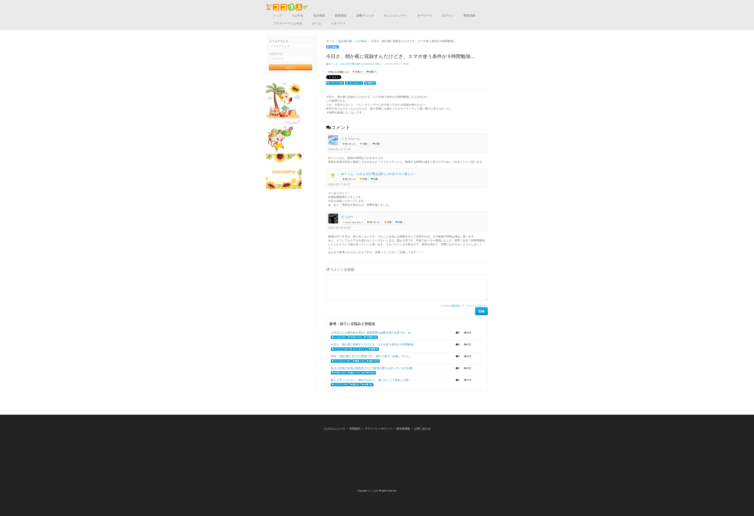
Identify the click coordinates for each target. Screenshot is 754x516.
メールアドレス (278, 41)
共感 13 (358, 72)
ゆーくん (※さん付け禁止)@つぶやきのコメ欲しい (356, 63)
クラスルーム (350, 138)
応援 (377, 144)
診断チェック (365, 15)
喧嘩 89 (371, 82)
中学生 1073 (356, 337)
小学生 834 (369, 372)
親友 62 (355, 384)
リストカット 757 (342, 361)
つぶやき (297, 15)
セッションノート (395, 15)
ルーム (316, 23)
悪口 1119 (355, 372)
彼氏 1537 (374, 361)
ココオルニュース (334, 428)
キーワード (424, 15)
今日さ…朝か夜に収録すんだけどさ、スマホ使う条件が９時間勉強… (373, 344)
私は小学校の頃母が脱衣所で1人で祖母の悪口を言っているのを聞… (373, 368)
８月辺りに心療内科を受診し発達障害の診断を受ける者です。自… (372, 332)
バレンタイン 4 (355, 82)
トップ (277, 15)
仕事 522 (368, 384)
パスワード (276, 54)
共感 (364, 179)
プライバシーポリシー (378, 428)
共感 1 (365, 144)
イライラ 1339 (336, 82)
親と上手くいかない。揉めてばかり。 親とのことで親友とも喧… (371, 380)
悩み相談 (319, 15)
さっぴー (347, 216)
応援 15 (372, 72)
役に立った (350, 144)
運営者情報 (403, 428)
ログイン (448, 15)
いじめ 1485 (340, 337)
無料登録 (455, 305)
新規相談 (341, 15)
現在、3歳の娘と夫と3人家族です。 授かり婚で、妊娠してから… (371, 356)
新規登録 (469, 15)
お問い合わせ (422, 428)
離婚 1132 (359, 361)
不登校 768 (371, 337)
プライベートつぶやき (287, 23)
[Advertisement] (377, 460)
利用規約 (355, 428)
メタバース (338, 23)
